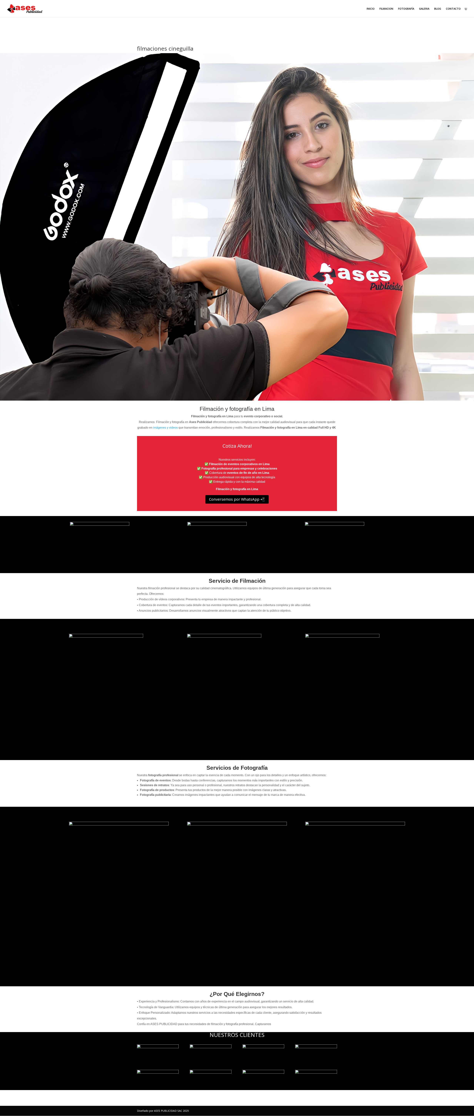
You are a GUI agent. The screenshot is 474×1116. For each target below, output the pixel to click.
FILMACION (386, 8)
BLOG (437, 8)
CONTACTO (453, 8)
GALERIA (424, 8)
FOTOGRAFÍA (406, 8)
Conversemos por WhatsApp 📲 (237, 499)
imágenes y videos (165, 427)
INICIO (371, 8)
